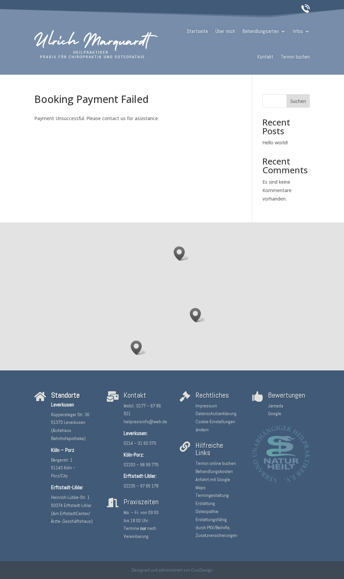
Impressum (206, 406)
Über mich (225, 31)
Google (274, 413)
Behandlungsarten (261, 31)
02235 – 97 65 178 (141, 486)
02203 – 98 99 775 (141, 465)
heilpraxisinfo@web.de (145, 422)
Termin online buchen (216, 463)
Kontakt (265, 56)
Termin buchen (295, 56)
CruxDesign (202, 570)
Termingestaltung (212, 495)
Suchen (298, 101)
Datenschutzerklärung (216, 413)
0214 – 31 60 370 (140, 443)
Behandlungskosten (214, 471)
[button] (181, 253)
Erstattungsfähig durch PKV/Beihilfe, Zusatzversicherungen (216, 527)
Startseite (197, 31)
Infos (298, 31)
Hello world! (275, 142)
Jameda (275, 406)
